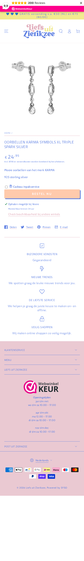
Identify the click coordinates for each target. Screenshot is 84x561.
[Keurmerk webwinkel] (41, 387)
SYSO (64, 487)
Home (7, 133)
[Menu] (6, 31)
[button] (60, 31)
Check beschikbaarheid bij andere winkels (34, 214)
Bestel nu (42, 194)
